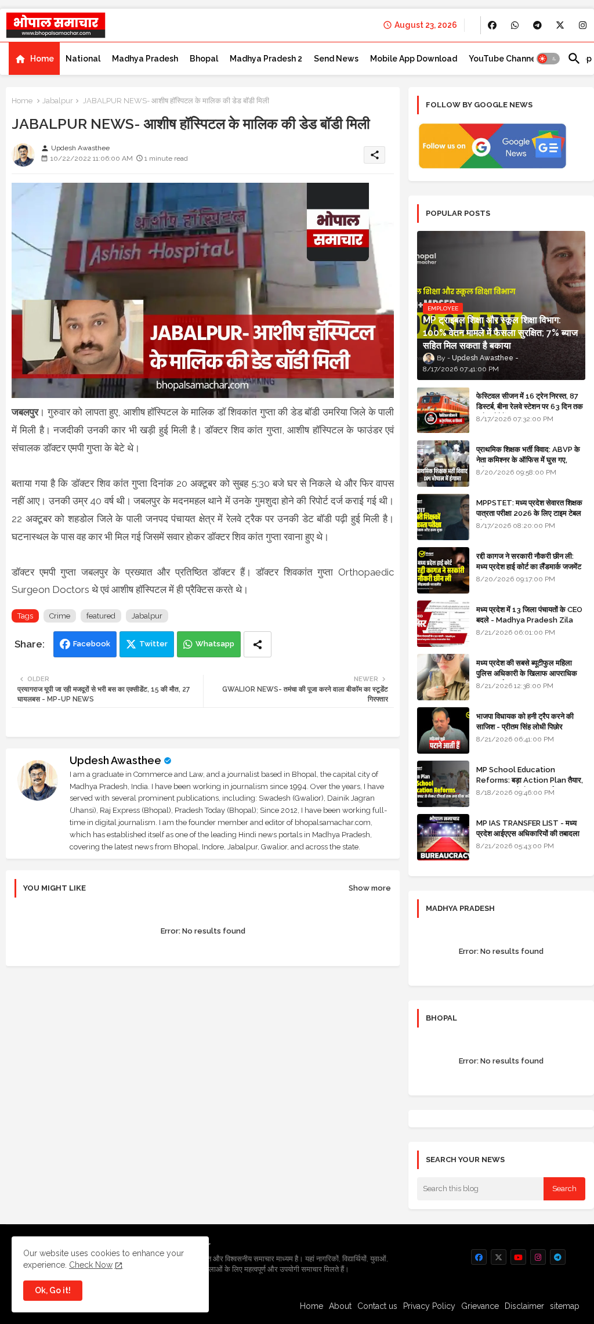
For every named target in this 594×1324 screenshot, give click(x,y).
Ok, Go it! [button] (53, 1290)
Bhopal (204, 58)
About (340, 1306)
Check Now (91, 1264)
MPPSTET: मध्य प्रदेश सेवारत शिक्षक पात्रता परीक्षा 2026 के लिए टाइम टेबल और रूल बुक (529, 513)
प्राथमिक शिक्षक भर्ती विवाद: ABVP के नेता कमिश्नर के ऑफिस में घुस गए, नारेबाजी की (528, 460)
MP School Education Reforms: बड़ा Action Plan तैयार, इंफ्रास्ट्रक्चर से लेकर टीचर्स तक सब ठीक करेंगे (529, 785)
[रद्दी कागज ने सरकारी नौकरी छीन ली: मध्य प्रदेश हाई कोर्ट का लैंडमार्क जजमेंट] (443, 570)
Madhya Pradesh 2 (266, 58)
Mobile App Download (413, 58)
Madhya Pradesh (145, 58)
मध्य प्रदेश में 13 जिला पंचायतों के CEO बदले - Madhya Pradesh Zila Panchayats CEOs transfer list (529, 625)
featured (100, 616)
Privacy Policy (429, 1306)
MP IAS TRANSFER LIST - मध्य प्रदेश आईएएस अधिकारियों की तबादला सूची (527, 833)
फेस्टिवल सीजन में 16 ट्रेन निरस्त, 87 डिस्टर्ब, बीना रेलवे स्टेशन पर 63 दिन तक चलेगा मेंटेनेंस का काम (529, 406)
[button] (548, 58)
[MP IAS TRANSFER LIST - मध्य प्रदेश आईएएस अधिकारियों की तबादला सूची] (443, 837)
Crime (59, 616)
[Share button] (257, 644)
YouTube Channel (503, 58)
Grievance (480, 1306)
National (83, 58)
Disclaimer (524, 1306)
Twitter (153, 643)
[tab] (34, 58)
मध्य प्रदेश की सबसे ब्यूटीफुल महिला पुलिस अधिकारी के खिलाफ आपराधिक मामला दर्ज (526, 673)
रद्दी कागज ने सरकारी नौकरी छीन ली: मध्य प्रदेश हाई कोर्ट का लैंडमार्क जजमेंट (528, 561)
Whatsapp (214, 643)
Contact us (377, 1306)
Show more (370, 888)
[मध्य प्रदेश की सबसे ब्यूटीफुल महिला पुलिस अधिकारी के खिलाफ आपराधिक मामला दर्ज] (443, 677)
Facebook (91, 643)
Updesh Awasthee (115, 760)
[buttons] (492, 25)
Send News (336, 58)
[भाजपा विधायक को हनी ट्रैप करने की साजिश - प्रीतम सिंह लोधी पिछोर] (443, 730)
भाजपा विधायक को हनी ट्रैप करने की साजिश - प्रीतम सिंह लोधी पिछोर (525, 721)
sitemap (564, 1306)
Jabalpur (57, 100)
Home (42, 58)
